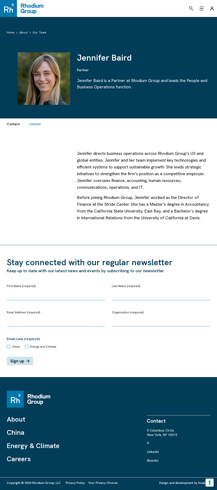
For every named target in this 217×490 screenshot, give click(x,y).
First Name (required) (21, 286)
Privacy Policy (75, 483)
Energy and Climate (43, 346)
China (16, 346)
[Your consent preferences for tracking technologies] (210, 483)
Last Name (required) (126, 286)
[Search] (191, 8)
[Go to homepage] (23, 8)
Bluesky (153, 460)
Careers (19, 458)
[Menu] (202, 8)
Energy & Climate (33, 445)
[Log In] (212, 8)
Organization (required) (128, 312)
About (16, 419)
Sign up (17, 361)
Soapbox (204, 483)
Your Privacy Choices (103, 483)
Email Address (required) (23, 312)
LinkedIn (35, 124)
